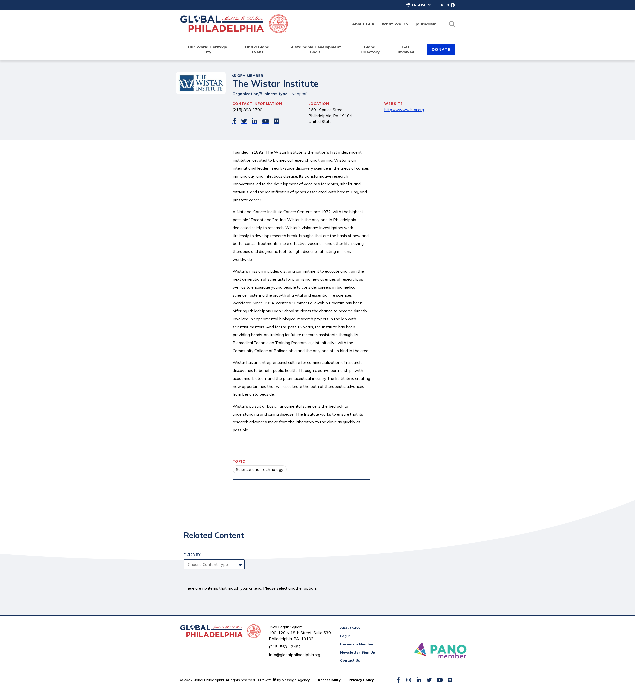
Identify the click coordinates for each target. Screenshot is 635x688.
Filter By (192, 554)
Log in (345, 636)
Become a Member (357, 644)
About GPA (350, 628)
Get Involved (406, 49)
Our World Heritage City (207, 49)
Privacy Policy (361, 680)
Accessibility (329, 680)
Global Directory (370, 49)
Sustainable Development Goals (315, 49)
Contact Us (350, 660)
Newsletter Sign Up (357, 652)
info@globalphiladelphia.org (294, 654)
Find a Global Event (257, 49)
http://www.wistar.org (404, 109)
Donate (441, 49)
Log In (443, 5)
